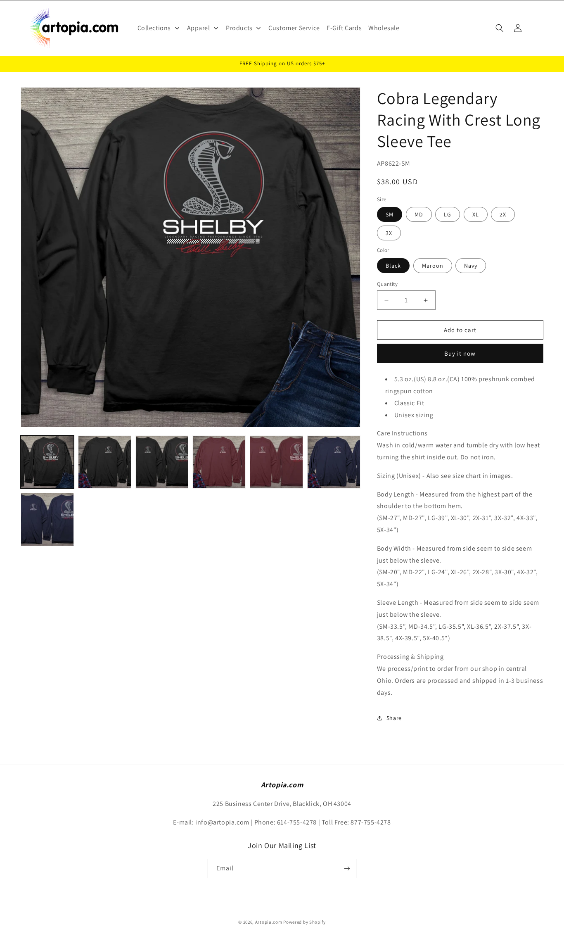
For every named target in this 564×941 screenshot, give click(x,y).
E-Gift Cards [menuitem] (344, 28)
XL (475, 214)
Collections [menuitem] (154, 28)
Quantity (387, 284)
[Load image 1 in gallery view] (47, 462)
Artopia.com (268, 922)
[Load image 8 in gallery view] (333, 462)
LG (447, 214)
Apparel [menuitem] (198, 28)
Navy (470, 265)
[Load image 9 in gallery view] (47, 519)
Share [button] (394, 718)
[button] (500, 28)
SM (389, 214)
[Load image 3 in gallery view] (162, 462)
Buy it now (460, 353)
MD (419, 214)
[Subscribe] (347, 868)
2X (503, 214)
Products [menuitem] (239, 28)
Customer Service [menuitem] (294, 28)
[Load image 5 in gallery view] (219, 462)
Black (393, 265)
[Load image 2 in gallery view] (104, 462)
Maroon (432, 265)
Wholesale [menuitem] (383, 28)
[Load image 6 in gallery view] (276, 462)
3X (389, 233)
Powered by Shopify (304, 922)
